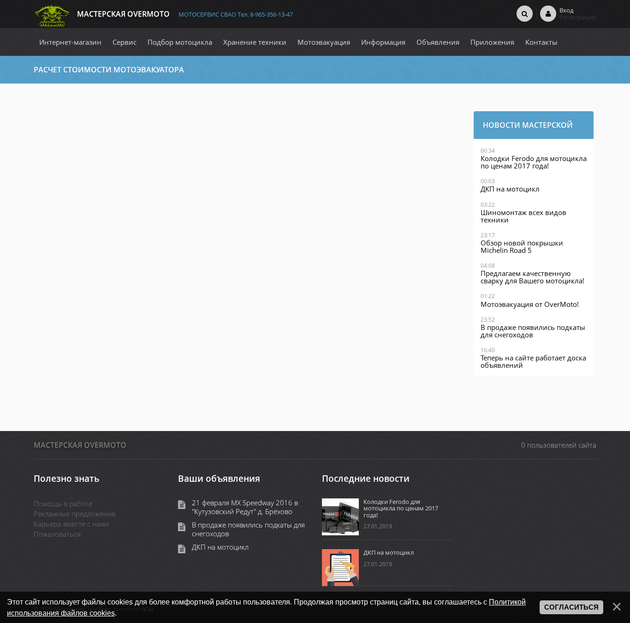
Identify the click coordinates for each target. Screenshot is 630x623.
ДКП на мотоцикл (220, 547)
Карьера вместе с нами (71, 523)
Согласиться (571, 607)
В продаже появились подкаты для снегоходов (248, 529)
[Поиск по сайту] (525, 13)
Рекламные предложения (74, 513)
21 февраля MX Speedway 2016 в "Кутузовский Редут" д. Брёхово (245, 507)
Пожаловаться (57, 534)
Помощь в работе (63, 503)
